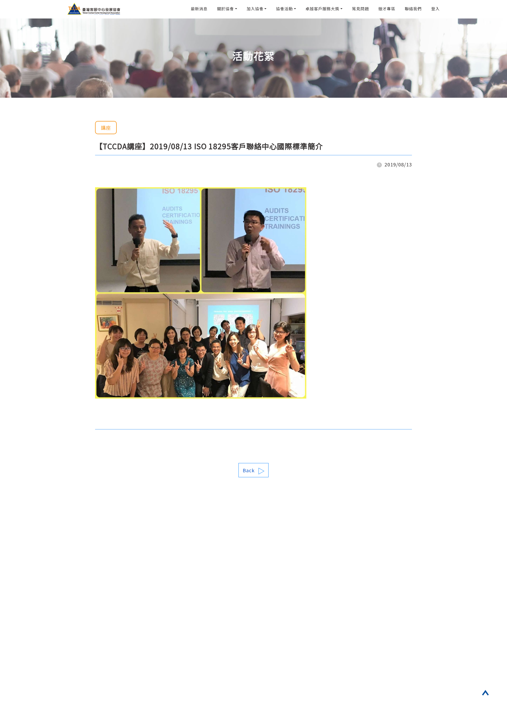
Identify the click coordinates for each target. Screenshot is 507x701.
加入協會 (255, 8)
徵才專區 (386, 8)
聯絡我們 (413, 8)
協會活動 (284, 8)
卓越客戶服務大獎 (322, 8)
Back (249, 470)
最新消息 (199, 8)
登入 (435, 8)
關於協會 (225, 8)
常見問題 (360, 8)
